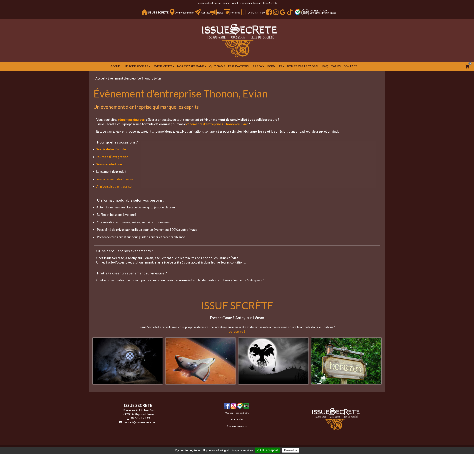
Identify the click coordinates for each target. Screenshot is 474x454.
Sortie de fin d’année (111, 149)
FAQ (325, 66)
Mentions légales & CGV (237, 412)
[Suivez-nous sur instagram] (275, 12)
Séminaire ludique (109, 164)
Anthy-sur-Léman (184, 12)
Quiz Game (217, 66)
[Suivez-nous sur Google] (282, 12)
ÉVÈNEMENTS (162, 66)
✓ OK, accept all (267, 450)
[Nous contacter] (198, 12)
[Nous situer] (172, 12)
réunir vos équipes (131, 119)
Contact (205, 12)
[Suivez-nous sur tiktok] (289, 12)
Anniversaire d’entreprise (113, 186)
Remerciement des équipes (114, 179)
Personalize (290, 450)
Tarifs (336, 66)
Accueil (116, 66)
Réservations (238, 66)
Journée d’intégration (112, 157)
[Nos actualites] (213, 12)
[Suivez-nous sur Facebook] (268, 12)
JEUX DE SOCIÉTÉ (137, 66)
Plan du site (237, 419)
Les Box (257, 66)
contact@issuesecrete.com (140, 422)
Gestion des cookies (237, 426)
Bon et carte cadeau (303, 66)
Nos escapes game (190, 66)
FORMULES (274, 66)
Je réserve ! (237, 331)
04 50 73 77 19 (140, 418)
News (220, 12)
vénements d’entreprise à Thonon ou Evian (217, 124)
